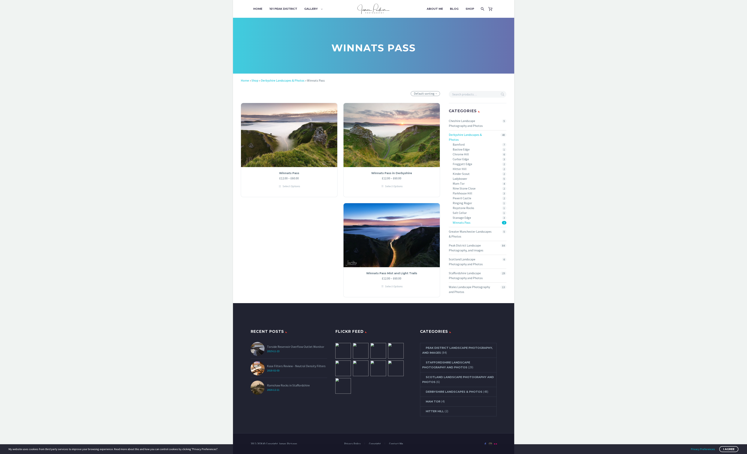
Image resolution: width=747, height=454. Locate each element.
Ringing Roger (462, 203)
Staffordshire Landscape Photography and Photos (466, 275)
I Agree (729, 449)
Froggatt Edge (462, 164)
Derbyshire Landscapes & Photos (282, 80)
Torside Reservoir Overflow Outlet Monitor (295, 347)
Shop (470, 9)
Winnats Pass (461, 222)
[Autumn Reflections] (378, 368)
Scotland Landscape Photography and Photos (466, 261)
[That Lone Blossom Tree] (396, 351)
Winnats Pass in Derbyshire (391, 173)
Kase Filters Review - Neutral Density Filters (296, 366)
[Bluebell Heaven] (343, 368)
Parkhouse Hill (462, 193)
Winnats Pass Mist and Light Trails (391, 273)
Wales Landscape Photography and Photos (469, 289)
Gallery (311, 9)
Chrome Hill (461, 154)
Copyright (375, 443)
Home (257, 9)
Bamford (459, 144)
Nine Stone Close (464, 188)
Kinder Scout (461, 174)
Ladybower (460, 179)
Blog (454, 9)
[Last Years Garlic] (361, 368)
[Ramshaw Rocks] (361, 351)
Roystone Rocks (463, 208)
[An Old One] (378, 351)
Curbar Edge (461, 159)
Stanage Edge (462, 218)
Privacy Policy (352, 443)
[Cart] (492, 8)
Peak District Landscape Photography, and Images (466, 247)
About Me (435, 9)
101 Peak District (283, 9)
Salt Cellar (460, 213)
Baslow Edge (461, 149)
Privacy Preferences (703, 449)
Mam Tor (459, 183)
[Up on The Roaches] (343, 386)
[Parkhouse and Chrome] (396, 368)
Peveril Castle (462, 198)
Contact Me (396, 443)
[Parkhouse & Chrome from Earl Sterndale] (343, 351)
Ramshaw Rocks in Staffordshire (288, 385)
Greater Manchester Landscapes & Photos (470, 234)
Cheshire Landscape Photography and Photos (466, 123)
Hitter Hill (460, 169)
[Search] (482, 8)
